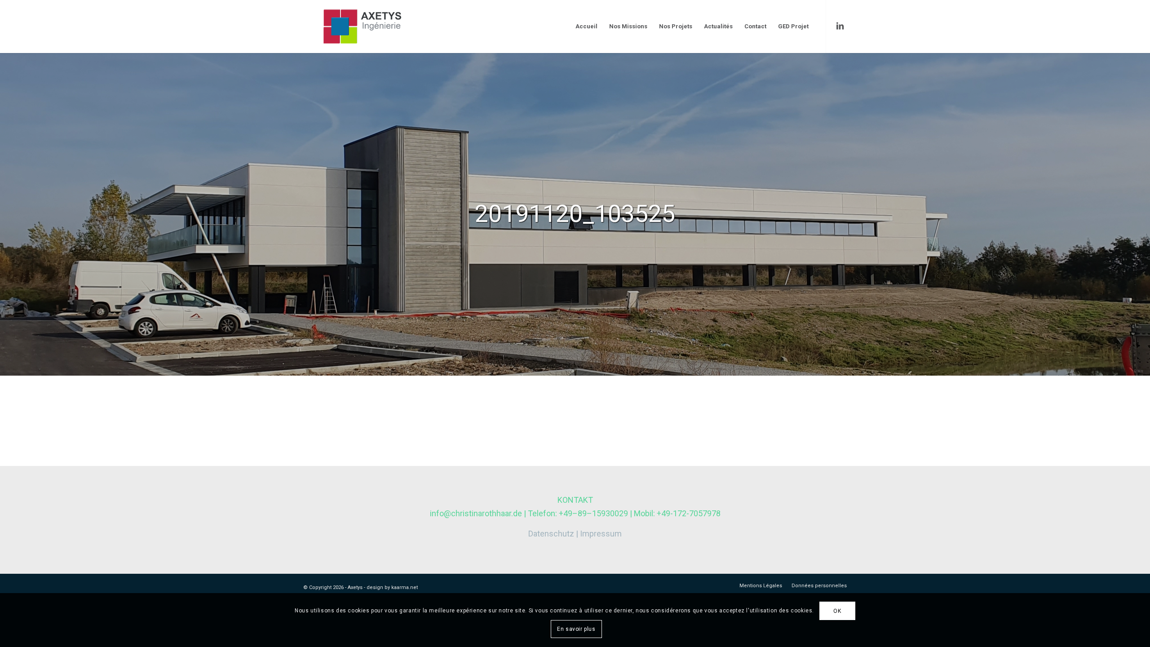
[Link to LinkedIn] (840, 26)
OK (837, 611)
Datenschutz (551, 533)
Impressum (601, 533)
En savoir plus (576, 629)
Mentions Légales (760, 586)
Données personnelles (819, 586)
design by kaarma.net (392, 587)
